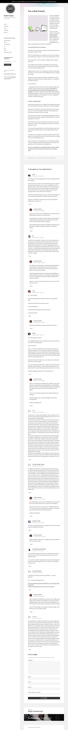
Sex (4, 46)
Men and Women (7, 40)
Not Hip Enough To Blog (38, 464)
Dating (5, 50)
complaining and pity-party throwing (54, 34)
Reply (30, 204)
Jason (33, 174)
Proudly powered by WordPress (34, 727)
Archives (5, 32)
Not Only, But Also (52, 1)
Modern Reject (9, 16)
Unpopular (6, 30)
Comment (30, 660)
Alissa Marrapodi (36, 571)
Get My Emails (7, 64)
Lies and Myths (7, 44)
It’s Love (5, 28)
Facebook (6, 73)
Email (29, 682)
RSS (15, 73)
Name (29, 676)
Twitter (9, 73)
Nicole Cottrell (40, 157)
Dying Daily (6, 26)
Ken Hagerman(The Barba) (39, 549)
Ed (33, 235)
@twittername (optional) (34, 692)
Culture (5, 24)
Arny (33, 291)
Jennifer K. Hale (36, 521)
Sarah (33, 333)
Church (5, 42)
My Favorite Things (7, 52)
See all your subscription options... (10, 78)
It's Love (46, 157)
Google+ (12, 73)
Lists (5, 48)
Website (30, 687)
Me (55, 157)
